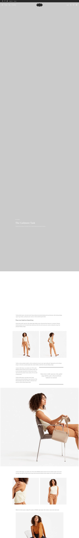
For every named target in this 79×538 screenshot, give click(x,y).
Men (9, 4)
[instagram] (3, 1)
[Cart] (76, 5)
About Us (10, 1)
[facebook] (5, 1)
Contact (15, 1)
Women (5, 4)
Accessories (14, 4)
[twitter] (7, 1)
